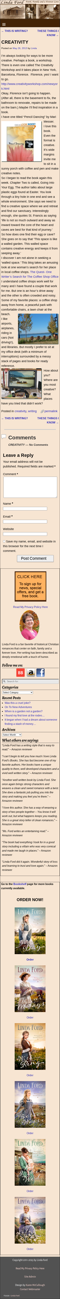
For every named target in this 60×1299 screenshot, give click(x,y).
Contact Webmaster (30, 1289)
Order (30, 1017)
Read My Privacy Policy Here (30, 607)
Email (8, 516)
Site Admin (30, 1276)
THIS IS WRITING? (14, 30)
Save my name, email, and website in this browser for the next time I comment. (29, 546)
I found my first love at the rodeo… (25, 715)
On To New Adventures (18, 707)
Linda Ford (15, 1296)
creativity (20, 411)
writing (32, 411)
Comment (10, 474)
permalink (51, 411)
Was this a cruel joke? (17, 702)
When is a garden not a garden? (23, 711)
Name (8, 503)
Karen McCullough (35, 1285)
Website (8, 529)
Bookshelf (19, 884)
